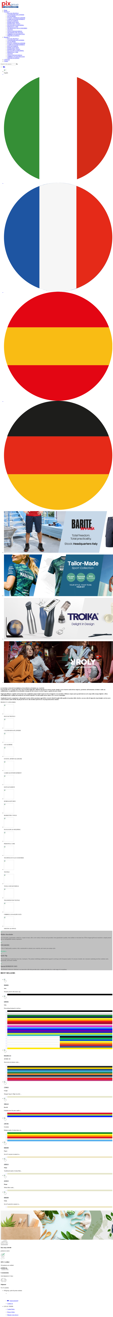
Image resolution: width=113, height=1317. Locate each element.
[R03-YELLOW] (59, 1068)
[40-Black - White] (59, 1037)
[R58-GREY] (59, 1077)
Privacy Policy (11, 1312)
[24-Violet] (59, 1031)
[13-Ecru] (59, 1097)
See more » (4, 951)
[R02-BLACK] (59, 1066)
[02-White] (59, 1013)
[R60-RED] (59, 1078)
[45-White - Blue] (59, 1040)
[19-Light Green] (59, 1115)
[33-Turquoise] (59, 1035)
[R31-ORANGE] (59, 1074)
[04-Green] (59, 1016)
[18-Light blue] (59, 1028)
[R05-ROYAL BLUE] (59, 1069)
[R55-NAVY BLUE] (59, 1075)
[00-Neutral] (59, 1157)
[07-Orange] (59, 1020)
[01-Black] (59, 994)
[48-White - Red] (59, 1045)
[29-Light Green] (59, 1034)
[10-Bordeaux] (59, 1023)
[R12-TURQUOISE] (59, 1071)
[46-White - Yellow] (59, 1042)
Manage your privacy (12, 1315)
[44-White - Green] (59, 1038)
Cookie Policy (11, 1309)
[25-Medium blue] (59, 1032)
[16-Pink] (59, 1025)
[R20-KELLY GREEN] (59, 1072)
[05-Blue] (59, 1017)
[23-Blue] (59, 1029)
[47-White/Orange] (59, 1043)
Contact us (10, 1303)
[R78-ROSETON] (59, 1080)
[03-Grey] (59, 1014)
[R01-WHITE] (59, 1065)
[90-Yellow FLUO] (59, 1048)
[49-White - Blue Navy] (59, 1047)
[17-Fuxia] (59, 1026)
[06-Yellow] (59, 1019)
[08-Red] (59, 1022)
